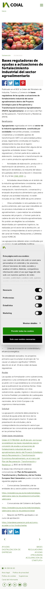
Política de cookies (9, 576)
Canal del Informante (10, 580)
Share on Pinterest (23, 83)
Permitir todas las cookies (22, 331)
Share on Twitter (11, 83)
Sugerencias (23, 576)
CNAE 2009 (18, 176)
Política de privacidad (21, 573)
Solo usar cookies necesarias (22, 339)
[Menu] (41, 5)
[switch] (38, 298)
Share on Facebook (5, 83)
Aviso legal (6, 573)
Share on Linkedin (17, 83)
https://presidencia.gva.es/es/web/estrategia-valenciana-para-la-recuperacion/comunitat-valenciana (21, 496)
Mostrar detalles (30, 323)
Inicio (4, 11)
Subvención (6, 55)
